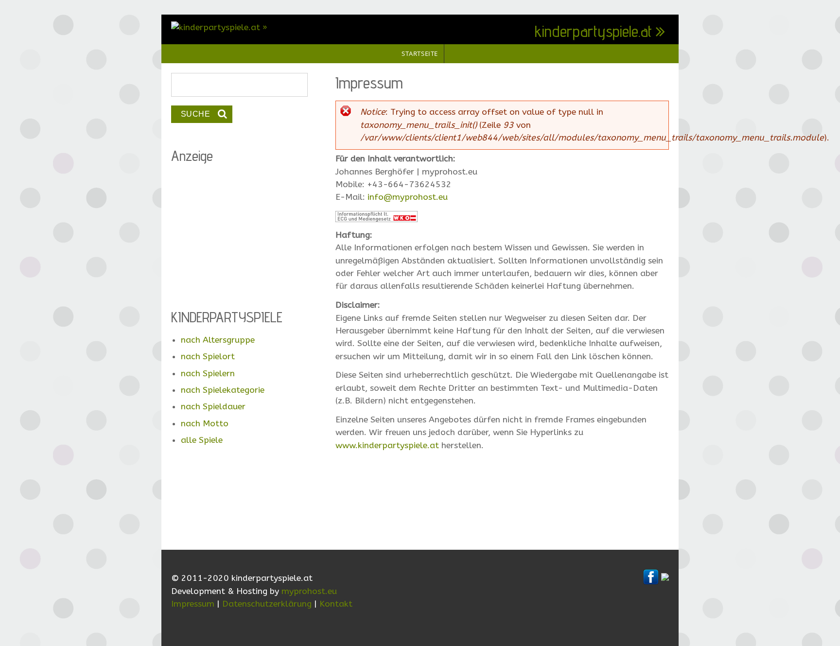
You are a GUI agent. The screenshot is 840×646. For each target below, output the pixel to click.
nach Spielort (208, 356)
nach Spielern (208, 373)
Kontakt (335, 604)
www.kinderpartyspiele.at (387, 445)
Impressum (192, 604)
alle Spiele (202, 440)
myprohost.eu (309, 591)
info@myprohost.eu (408, 197)
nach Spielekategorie (222, 390)
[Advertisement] (502, 501)
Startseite (420, 53)
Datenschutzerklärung (267, 604)
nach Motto (204, 424)
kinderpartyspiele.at (593, 31)
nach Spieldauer (213, 407)
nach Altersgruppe (218, 340)
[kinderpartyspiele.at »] (219, 27)
